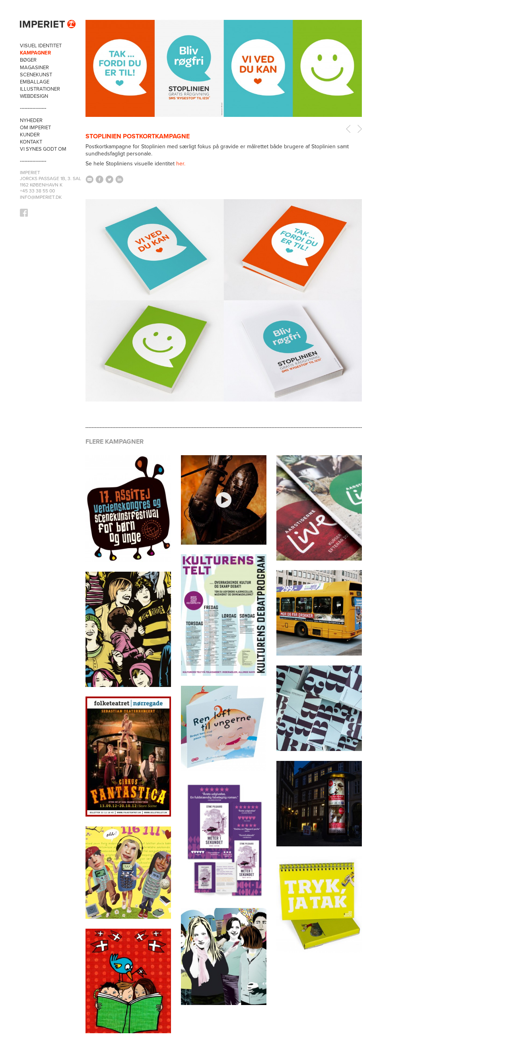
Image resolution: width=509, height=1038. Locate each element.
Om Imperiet (35, 127)
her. (180, 163)
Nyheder (31, 120)
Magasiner (34, 67)
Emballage (34, 82)
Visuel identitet (41, 46)
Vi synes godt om (43, 149)
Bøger (28, 60)
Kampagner (35, 53)
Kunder (30, 135)
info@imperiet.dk (41, 197)
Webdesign (34, 96)
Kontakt (31, 142)
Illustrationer (40, 89)
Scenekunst (36, 75)
